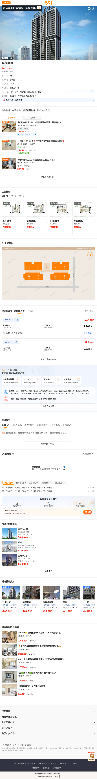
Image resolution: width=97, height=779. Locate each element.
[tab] (11, 117)
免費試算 (87, 512)
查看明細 (87, 333)
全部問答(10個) (47, 444)
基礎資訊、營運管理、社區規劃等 (22, 96)
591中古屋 (52, 763)
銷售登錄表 (89, 311)
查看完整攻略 (48, 406)
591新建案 (31, 763)
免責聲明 (35, 768)
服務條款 (46, 768)
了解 (38, 8)
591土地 (42, 763)
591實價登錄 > (7, 745)
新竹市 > (16, 745)
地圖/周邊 (87, 454)
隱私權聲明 (57, 768)
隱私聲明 (49, 777)
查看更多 (48, 571)
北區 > (22, 745)
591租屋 (63, 763)
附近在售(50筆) (47, 177)
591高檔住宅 (74, 763)
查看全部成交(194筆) (47, 359)
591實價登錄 (19, 763)
